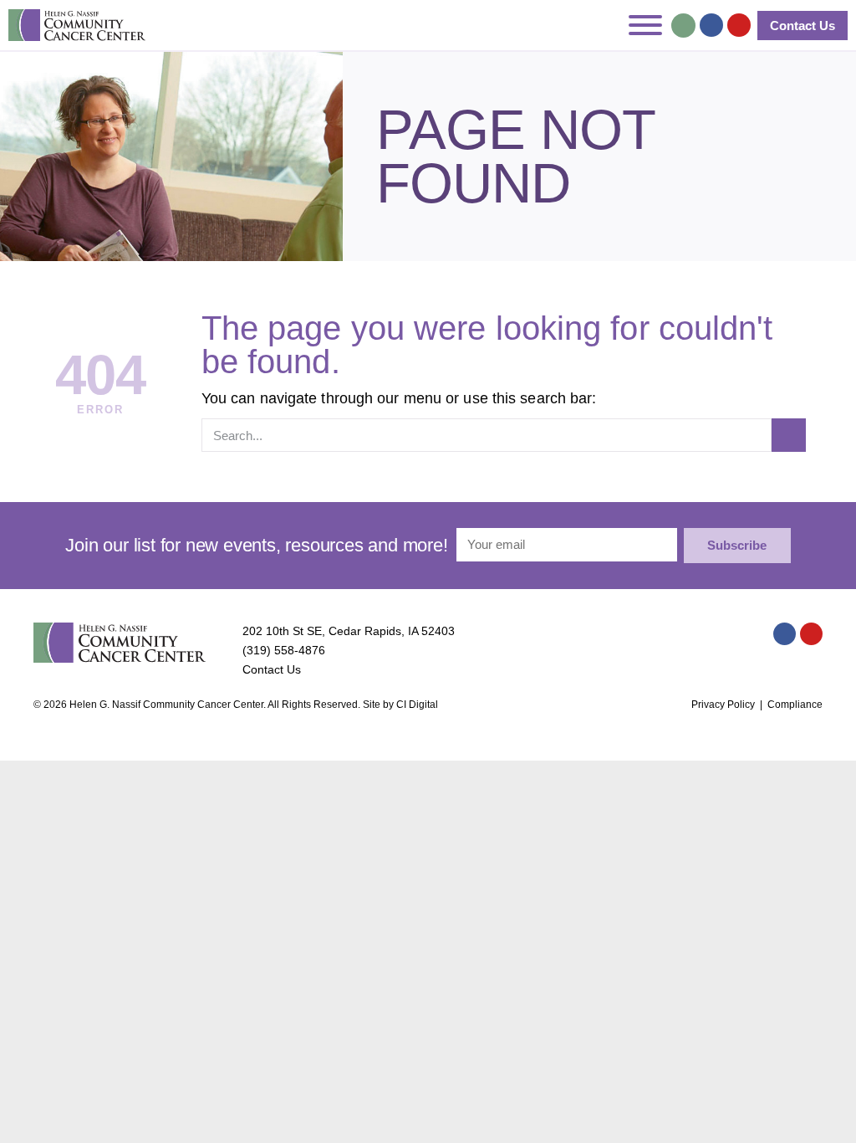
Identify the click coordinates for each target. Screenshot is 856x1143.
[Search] (789, 435)
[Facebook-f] (711, 25)
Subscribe (737, 545)
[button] (683, 25)
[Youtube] (739, 25)
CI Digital (417, 704)
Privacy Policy (723, 704)
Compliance (795, 704)
